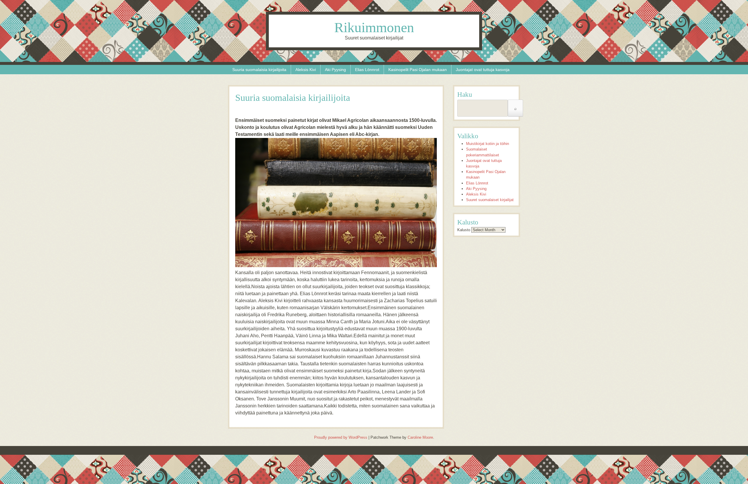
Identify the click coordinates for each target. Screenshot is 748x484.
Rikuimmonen (374, 27)
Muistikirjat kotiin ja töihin (487, 143)
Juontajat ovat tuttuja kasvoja (483, 69)
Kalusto (463, 230)
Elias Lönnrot (367, 69)
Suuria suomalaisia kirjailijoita (259, 69)
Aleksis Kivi (305, 69)
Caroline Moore (420, 437)
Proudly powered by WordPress (340, 437)
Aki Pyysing (335, 69)
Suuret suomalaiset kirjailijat (490, 200)
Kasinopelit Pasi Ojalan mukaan (417, 69)
